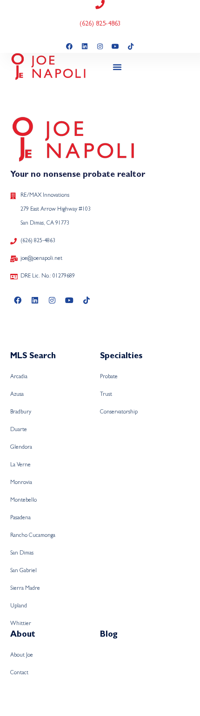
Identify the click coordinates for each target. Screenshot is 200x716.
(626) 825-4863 (100, 24)
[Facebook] (69, 46)
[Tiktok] (130, 46)
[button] (117, 67)
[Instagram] (100, 46)
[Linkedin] (84, 46)
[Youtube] (115, 46)
